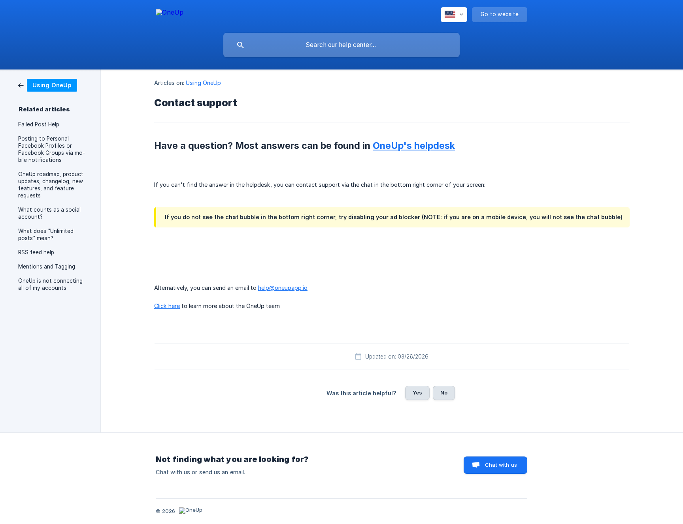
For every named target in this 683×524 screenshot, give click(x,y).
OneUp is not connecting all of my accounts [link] (50, 284)
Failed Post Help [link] (38, 124)
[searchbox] (341, 45)
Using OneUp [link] (203, 82)
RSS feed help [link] (36, 252)
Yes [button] (417, 392)
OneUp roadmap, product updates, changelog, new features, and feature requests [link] (50, 185)
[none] (169, 13)
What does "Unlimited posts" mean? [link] (46, 234)
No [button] (443, 392)
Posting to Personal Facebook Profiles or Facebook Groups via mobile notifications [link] (51, 149)
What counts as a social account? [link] (49, 213)
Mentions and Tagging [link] (46, 266)
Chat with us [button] (501, 465)
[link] (47, 84)
